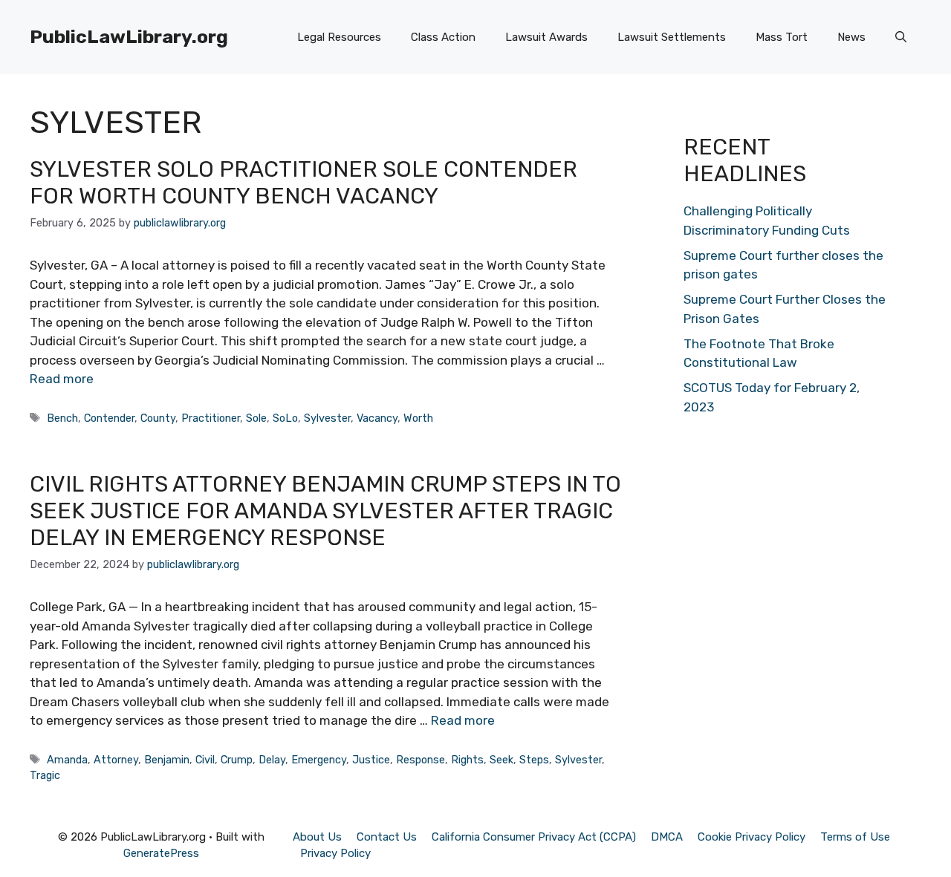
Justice (371, 759)
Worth (418, 418)
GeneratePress (161, 853)
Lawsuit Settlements (671, 37)
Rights (467, 759)
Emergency (318, 759)
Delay (272, 759)
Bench (62, 418)
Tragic (45, 775)
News (851, 37)
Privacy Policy (335, 853)
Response (420, 759)
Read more (62, 378)
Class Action (443, 37)
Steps (534, 759)
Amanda (67, 759)
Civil (205, 759)
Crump (237, 759)
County (157, 418)
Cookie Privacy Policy (751, 837)
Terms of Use (855, 837)
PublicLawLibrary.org (129, 37)
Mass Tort (782, 37)
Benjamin (166, 759)
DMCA (667, 837)
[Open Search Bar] (900, 37)
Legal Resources (339, 37)
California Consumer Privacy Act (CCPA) (534, 837)
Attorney (116, 759)
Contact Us (387, 837)
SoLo (285, 418)
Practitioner (210, 418)
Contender (109, 418)
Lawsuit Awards (546, 37)
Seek (501, 759)
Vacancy (377, 418)
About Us (317, 837)
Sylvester (327, 418)
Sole (256, 418)
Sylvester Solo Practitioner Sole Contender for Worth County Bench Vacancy (303, 182)
